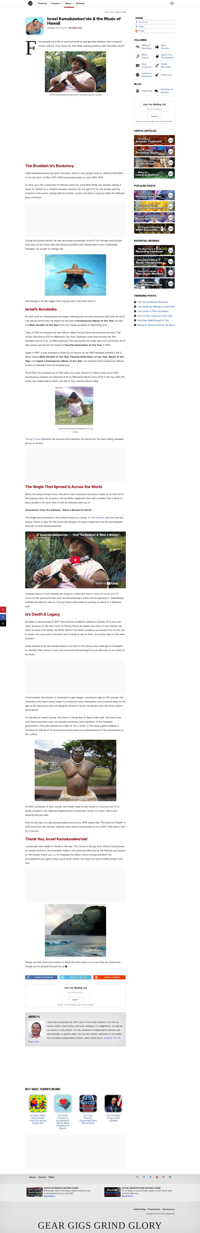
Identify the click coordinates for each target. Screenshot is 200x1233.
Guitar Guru (166, 75)
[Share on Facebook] (3, 617)
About (32, 1177)
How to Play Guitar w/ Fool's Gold (154, 315)
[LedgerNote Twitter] (145, 1177)
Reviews (80, 3)
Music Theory (145, 56)
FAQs (51, 1177)
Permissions (154, 1209)
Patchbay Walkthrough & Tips (153, 320)
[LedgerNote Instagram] (171, 1177)
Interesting (118, 12)
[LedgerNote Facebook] (151, 1177)
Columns (55, 3)
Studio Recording (166, 65)
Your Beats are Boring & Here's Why (156, 306)
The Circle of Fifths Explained (152, 311)
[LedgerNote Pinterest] (164, 1177)
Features (42, 3)
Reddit (141, 31)
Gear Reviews (165, 47)
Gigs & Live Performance (167, 56)
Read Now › (50, 1196)
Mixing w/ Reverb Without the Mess (156, 324)
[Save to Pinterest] (3, 610)
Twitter (141, 26)
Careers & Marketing (147, 75)
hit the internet (96, 517)
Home (107, 12)
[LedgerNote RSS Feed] (138, 1177)
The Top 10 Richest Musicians (152, 302)
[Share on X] (3, 623)
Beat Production (147, 65)
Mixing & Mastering (146, 47)
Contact (42, 1177)
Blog (68, 3)
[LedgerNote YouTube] (158, 1177)
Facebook (142, 22)
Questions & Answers (167, 91)
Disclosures (168, 1209)
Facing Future (32, 439)
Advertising (140, 1209)
